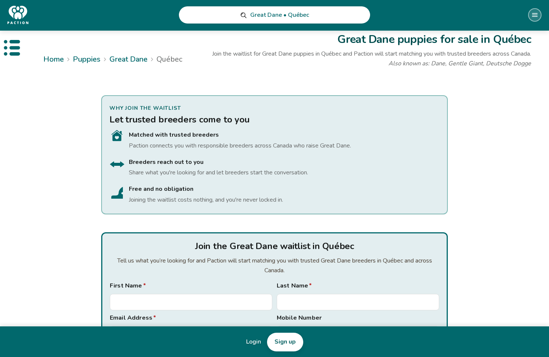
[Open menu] (535, 15)
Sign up (285, 342)
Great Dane (128, 59)
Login (253, 342)
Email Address (133, 318)
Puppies (86, 59)
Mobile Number (299, 318)
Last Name (294, 286)
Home (53, 59)
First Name (128, 286)
